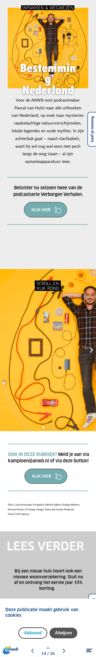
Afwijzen (63, 633)
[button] (43, 427)
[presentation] (91, 350)
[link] (45, 210)
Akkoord (33, 633)
